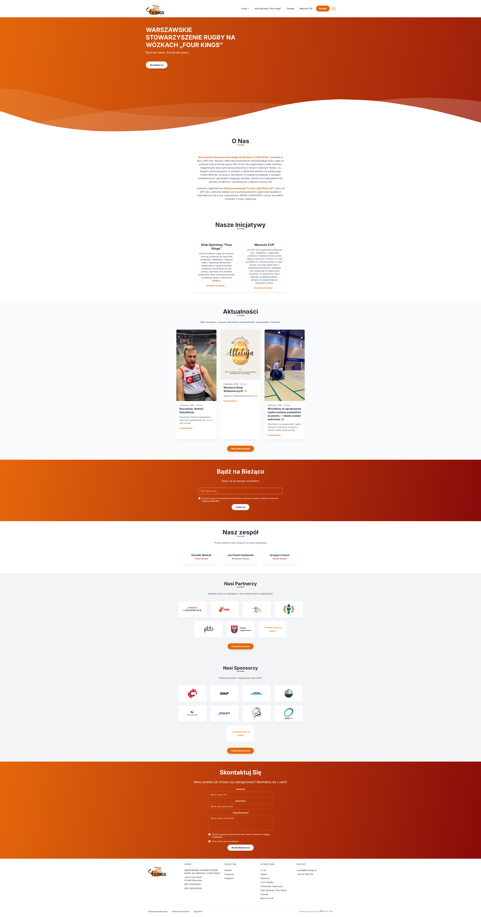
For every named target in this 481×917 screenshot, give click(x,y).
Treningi (290, 8)
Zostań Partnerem (241, 646)
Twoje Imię (240, 789)
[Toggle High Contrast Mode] (334, 9)
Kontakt (323, 8)
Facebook (229, 874)
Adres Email (240, 801)
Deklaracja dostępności (157, 911)
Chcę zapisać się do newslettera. (225, 841)
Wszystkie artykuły (240, 448)
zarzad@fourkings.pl (306, 870)
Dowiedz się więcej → (216, 285)
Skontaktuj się (156, 65)
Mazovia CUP (306, 8)
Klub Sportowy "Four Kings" (268, 8)
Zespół (264, 874)
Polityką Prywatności (210, 501)
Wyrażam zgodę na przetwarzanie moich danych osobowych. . (241, 835)
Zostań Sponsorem (240, 750)
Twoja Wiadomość (241, 813)
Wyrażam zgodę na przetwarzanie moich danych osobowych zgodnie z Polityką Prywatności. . (240, 499)
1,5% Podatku (267, 882)
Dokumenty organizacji (271, 886)
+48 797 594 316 (305, 874)
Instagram (229, 878)
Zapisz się (240, 507)
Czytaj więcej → (187, 428)
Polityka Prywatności (180, 911)
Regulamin (198, 911)
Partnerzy (265, 878)
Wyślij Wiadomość (240, 847)
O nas (263, 870)
